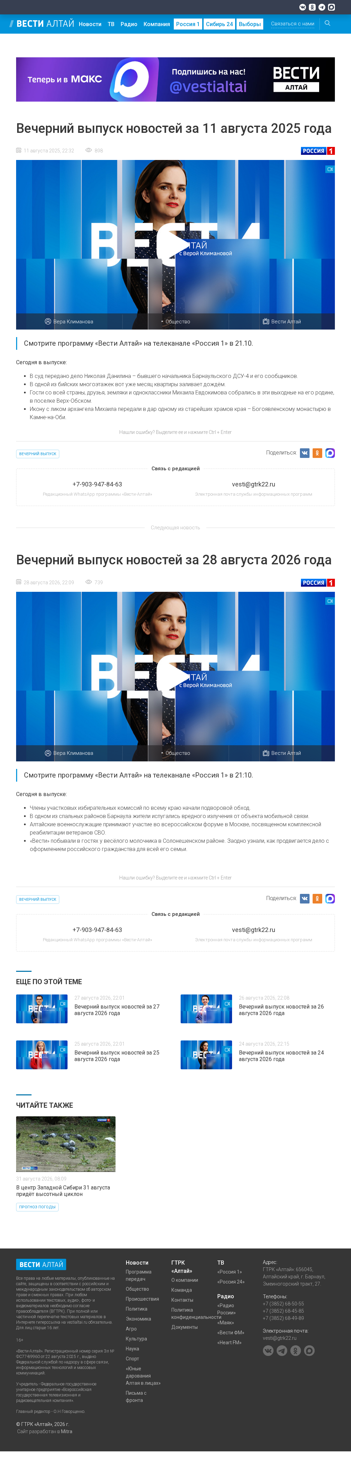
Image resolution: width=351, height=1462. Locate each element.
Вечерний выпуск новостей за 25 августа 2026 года (116, 1055)
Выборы (250, 24)
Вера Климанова (73, 322)
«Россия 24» (231, 1282)
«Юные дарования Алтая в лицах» (143, 1376)
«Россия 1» (229, 1272)
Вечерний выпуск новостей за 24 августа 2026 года (281, 1055)
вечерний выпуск (37, 454)
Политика (136, 1309)
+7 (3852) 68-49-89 (283, 1318)
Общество (178, 322)
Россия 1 (188, 24)
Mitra (66, 1431)
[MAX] (331, 7)
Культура (136, 1339)
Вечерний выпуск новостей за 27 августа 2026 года (116, 1009)
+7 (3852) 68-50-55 (283, 1303)
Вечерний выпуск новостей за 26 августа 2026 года (281, 1009)
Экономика (138, 1319)
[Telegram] (321, 7)
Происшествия (142, 1299)
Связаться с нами (292, 24)
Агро (131, 1329)
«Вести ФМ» (230, 1332)
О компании (184, 1280)
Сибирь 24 (219, 24)
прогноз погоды (37, 1207)
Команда (181, 1290)
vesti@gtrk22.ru (279, 1338)
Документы (184, 1327)
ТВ (111, 24)
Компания (157, 24)
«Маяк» (225, 1322)
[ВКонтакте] (302, 7)
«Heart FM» (229, 1342)
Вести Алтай (286, 322)
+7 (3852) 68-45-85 (283, 1311)
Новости (90, 24)
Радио (129, 24)
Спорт (132, 1358)
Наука (132, 1348)
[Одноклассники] (312, 7)
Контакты (182, 1300)
